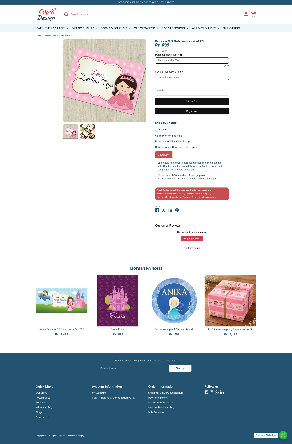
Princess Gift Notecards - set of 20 (58, 36)
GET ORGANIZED (145, 28)
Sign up (180, 368)
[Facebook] (206, 392)
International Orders (160, 402)
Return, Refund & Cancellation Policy (113, 397)
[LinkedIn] (222, 392)
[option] (104, 81)
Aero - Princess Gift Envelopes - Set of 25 (61, 329)
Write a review (192, 238)
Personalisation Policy (161, 407)
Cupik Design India (59, 436)
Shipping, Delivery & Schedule (165, 393)
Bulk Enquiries (156, 412)
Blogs (39, 412)
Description (164, 154)
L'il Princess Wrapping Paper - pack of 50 (230, 329)
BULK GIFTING (231, 28)
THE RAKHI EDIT (55, 28)
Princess (162, 129)
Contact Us (42, 417)
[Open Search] (66, 14)
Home (38, 28)
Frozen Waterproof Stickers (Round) (174, 329)
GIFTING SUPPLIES (83, 28)
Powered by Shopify (76, 436)
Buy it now (192, 111)
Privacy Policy (44, 407)
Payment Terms (158, 397)
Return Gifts (43, 397)
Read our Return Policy (184, 147)
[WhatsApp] (217, 392)
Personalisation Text (167, 55)
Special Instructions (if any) (169, 71)
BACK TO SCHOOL (174, 28)
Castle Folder (118, 329)
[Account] (246, 14)
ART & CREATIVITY (204, 28)
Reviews (40, 402)
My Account (99, 393)
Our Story (41, 393)
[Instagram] (211, 392)
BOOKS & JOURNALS (114, 28)
